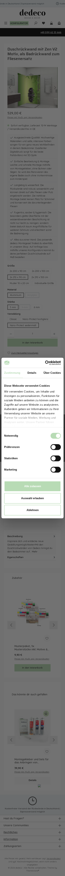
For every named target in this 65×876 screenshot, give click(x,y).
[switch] (56, 447)
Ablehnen (33, 510)
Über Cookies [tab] (52, 372)
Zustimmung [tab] (12, 372)
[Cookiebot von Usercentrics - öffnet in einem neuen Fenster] (46, 362)
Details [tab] (31, 372)
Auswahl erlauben (32, 498)
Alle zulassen (32, 486)
